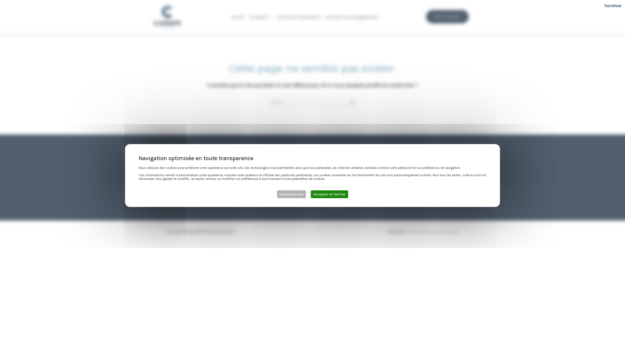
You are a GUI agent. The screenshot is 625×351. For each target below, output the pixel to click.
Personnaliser (291, 194)
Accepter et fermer (329, 194)
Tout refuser (612, 5)
